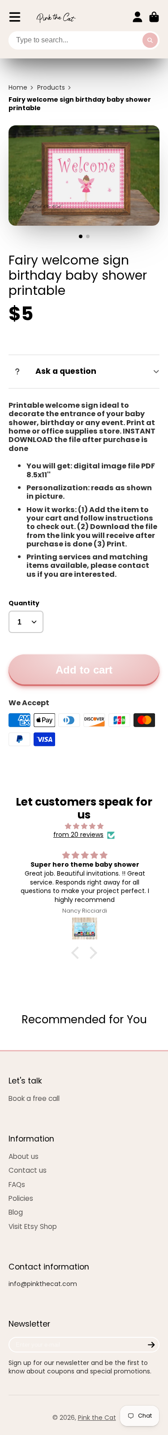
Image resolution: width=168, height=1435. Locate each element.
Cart (154, 17)
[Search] (150, 40)
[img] (84, 826)
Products (51, 87)
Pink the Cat (97, 1417)
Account (137, 17)
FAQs (17, 1184)
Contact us (28, 1170)
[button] (77, 953)
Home (18, 87)
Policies (21, 1198)
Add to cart (84, 670)
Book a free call (34, 1098)
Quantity (24, 603)
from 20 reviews (78, 835)
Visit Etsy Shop (33, 1226)
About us (24, 1156)
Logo (56, 17)
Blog (16, 1212)
